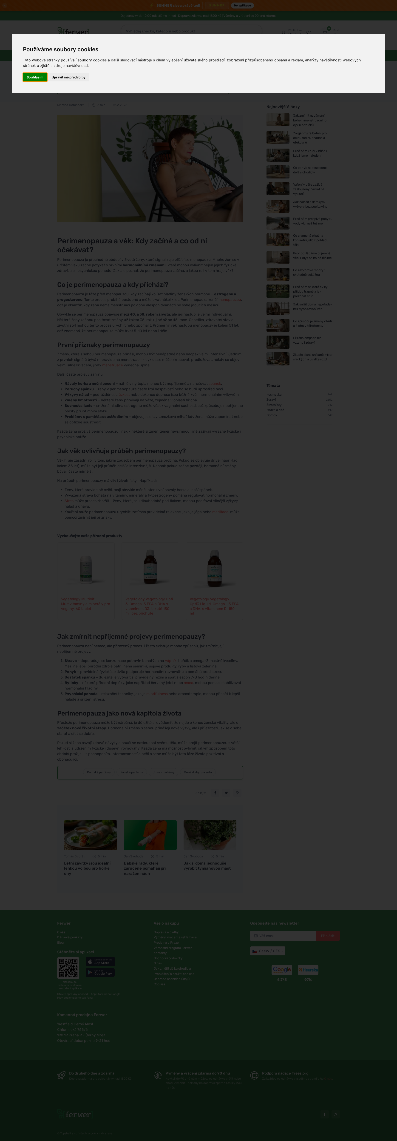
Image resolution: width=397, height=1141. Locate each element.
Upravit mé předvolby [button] (68, 77)
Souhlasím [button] (35, 77)
